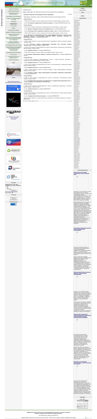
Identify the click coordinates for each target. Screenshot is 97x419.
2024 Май (76, 133)
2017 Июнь (76, 39)
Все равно (9, 189)
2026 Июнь (76, 165)
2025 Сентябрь (77, 153)
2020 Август (76, 76)
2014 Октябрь (77, 22)
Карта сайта (7, 6)
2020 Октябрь (77, 78)
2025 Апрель (77, 147)
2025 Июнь (76, 150)
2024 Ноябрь (77, 141)
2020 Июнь (76, 73)
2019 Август (76, 60)
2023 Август (76, 122)
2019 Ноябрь (77, 64)
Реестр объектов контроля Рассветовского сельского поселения (13, 82)
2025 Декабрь (77, 157)
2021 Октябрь (77, 94)
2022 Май (76, 102)
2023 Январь (77, 113)
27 (80, 408)
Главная (24, 12)
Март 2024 (82, 399)
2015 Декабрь (77, 31)
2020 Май (76, 72)
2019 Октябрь (77, 63)
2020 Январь (77, 67)
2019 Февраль (77, 57)
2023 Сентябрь (77, 123)
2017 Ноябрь (77, 40)
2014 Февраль (77, 20)
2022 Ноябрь (77, 110)
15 (84, 405)
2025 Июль (76, 151)
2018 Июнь (76, 48)
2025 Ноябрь (77, 156)
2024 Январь (77, 128)
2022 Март (76, 100)
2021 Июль (76, 90)
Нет (8, 187)
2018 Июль (76, 49)
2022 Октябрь (77, 109)
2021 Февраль (77, 83)
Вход (18, 6)
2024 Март (76, 130)
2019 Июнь (76, 59)
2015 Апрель (77, 27)
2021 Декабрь (77, 96)
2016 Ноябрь (77, 35)
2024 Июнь (76, 134)
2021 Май (76, 87)
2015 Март (76, 26)
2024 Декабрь (77, 142)
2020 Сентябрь (77, 77)
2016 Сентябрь (77, 34)
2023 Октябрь (77, 124)
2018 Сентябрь (77, 50)
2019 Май (76, 58)
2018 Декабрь (77, 54)
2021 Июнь (76, 88)
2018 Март (76, 45)
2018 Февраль (77, 44)
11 (77, 405)
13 (80, 405)
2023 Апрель (77, 116)
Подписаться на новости (25, 6)
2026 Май (76, 164)
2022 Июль (76, 105)
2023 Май (76, 118)
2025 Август (76, 152)
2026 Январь (77, 158)
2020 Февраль (77, 68)
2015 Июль (76, 30)
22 (84, 406)
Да (7, 186)
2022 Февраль (77, 99)
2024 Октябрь (77, 139)
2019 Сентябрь (77, 62)
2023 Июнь (76, 119)
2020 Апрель (77, 71)
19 (79, 406)
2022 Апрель (77, 101)
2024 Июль (76, 136)
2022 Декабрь (77, 111)
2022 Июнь (76, 104)
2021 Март (76, 85)
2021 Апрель (77, 86)
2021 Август (76, 91)
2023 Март (76, 115)
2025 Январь (77, 143)
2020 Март (76, 69)
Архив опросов (14, 191)
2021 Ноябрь (77, 95)
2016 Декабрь (77, 36)
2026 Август (76, 167)
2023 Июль (76, 120)
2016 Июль (76, 32)
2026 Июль (76, 166)
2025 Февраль (77, 144)
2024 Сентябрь (77, 138)
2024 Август (76, 137)
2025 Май (76, 148)
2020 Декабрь (77, 81)
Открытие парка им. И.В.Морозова (13, 75)
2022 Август (76, 106)
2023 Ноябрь (77, 125)
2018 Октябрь (77, 51)
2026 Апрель (77, 162)
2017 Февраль (77, 37)
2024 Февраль (77, 129)
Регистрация (13, 6)
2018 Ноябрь (77, 53)
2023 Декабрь (77, 127)
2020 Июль (76, 74)
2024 (28, 12)
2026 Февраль (77, 160)
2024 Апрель (77, 132)
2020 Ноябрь (77, 80)
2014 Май (76, 21)
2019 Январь (77, 55)
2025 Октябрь (77, 155)
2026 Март (76, 161)
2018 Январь (77, 43)
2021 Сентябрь (77, 92)
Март (32, 12)
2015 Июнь (76, 29)
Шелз (74, 417)
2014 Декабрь (77, 23)
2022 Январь (77, 97)
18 (34, 12)
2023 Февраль (77, 114)
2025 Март (76, 146)
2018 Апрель (77, 46)
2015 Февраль (77, 25)
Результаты (7, 191)
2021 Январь (77, 82)
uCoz (58, 417)
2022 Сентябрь (77, 108)
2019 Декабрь (77, 66)
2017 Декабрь (77, 41)
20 (80, 406)
